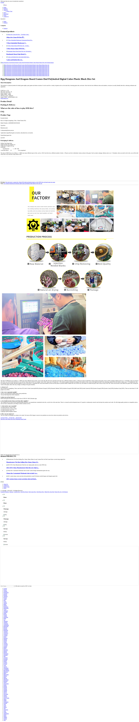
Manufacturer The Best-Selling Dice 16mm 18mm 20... (22, 462)
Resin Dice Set (58, 491)
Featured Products (5, 491)
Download (5, 14)
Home (4, 7)
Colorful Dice (17, 491)
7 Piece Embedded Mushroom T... (16, 43)
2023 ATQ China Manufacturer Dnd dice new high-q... (22, 467)
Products (5, 8)
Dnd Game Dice (32, 491)
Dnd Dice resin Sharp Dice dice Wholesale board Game (13, 419)
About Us (5, 10)
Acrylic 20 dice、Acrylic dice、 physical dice (11, 417)
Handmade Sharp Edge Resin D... (16, 54)
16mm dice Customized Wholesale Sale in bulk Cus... (22, 473)
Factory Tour (9, 11)
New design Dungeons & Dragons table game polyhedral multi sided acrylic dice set (23, 183)
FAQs (4, 15)
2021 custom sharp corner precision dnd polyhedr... (21, 479)
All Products (65, 491)
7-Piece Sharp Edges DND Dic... (15, 48)
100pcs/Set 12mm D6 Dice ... (15, 37)
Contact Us (6, 16)
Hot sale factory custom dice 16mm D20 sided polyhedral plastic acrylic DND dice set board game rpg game (30, 182)
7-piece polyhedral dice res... (14, 60)
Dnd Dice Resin (24, 491)
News (4, 12)
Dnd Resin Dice (40, 491)
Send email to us (4, 98)
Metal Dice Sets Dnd (49, 491)
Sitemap (11, 491)
